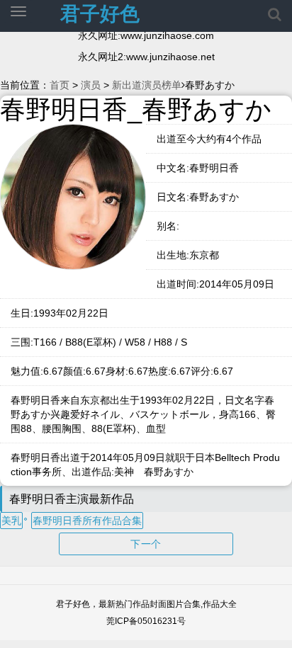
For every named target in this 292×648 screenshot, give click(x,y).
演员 (91, 85)
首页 (59, 85)
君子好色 (100, 14)
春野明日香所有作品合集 (87, 520)
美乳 (11, 520)
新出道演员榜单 (146, 85)
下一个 (146, 544)
